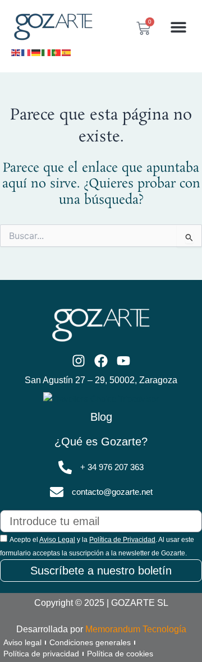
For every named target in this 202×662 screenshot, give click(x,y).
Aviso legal (22, 642)
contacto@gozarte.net (112, 492)
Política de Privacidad (122, 540)
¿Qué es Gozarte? (101, 441)
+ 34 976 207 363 (112, 467)
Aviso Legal (57, 540)
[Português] (57, 51)
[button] (178, 27)
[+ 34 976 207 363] (65, 467)
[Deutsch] (36, 51)
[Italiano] (47, 51)
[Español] (67, 51)
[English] (16, 51)
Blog (101, 417)
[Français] (26, 51)
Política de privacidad (41, 653)
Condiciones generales (90, 642)
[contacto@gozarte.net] (56, 492)
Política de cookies (120, 653)
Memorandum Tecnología (135, 629)
